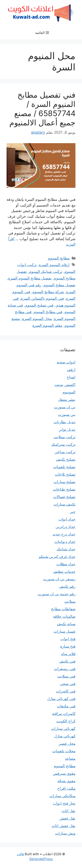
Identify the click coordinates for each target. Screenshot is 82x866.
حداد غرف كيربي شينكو (57, 556)
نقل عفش (67, 818)
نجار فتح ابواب (64, 803)
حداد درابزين (65, 526)
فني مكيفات (66, 706)
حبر (72, 512)
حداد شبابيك (66, 549)
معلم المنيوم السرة (47, 325)
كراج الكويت (65, 721)
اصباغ (71, 377)
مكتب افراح (66, 788)
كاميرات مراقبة (63, 713)
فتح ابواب (67, 639)
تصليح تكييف (65, 459)
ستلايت (69, 601)
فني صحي (67, 683)
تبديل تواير (67, 429)
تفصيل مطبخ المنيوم (59, 285)
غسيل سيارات (64, 631)
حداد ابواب (66, 519)
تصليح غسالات (64, 497)
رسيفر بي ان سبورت (59, 579)
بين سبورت (66, 414)
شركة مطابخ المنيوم (48, 292)
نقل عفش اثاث (63, 826)
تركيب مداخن (64, 452)
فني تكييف (67, 661)
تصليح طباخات (64, 489)
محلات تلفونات (63, 751)
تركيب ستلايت (64, 437)
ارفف (71, 369)
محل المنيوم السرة (37, 318)
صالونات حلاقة (64, 616)
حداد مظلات (65, 564)
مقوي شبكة (66, 781)
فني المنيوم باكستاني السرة (42, 298)
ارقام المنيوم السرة (54, 265)
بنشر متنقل (66, 399)
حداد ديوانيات (64, 541)
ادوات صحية (66, 362)
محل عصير (67, 743)
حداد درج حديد (64, 534)
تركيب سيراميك (63, 444)
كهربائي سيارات (63, 728)
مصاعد (70, 758)
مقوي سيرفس (64, 773)
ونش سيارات (65, 833)
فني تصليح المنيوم (39, 305)
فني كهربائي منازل (61, 698)
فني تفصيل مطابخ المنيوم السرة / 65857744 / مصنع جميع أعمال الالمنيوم (42, 108)
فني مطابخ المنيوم (48, 312)
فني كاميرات (65, 691)
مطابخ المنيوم (59, 258)
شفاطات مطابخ (63, 609)
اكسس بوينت (64, 384)
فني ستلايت (66, 676)
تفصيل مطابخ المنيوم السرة (30, 278)
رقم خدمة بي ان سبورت (56, 594)
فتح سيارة (67, 646)
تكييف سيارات (64, 504)
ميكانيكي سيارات (62, 796)
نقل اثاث (68, 811)
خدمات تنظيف (64, 571)
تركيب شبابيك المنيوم (45, 271)
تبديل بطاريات (64, 422)
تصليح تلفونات (64, 467)
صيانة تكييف (66, 624)
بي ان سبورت (64, 407)
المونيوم (69, 392)
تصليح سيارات (64, 482)
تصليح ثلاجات (65, 474)
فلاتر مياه (68, 654)
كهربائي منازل (64, 736)
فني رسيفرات (64, 669)
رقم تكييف (67, 586)
